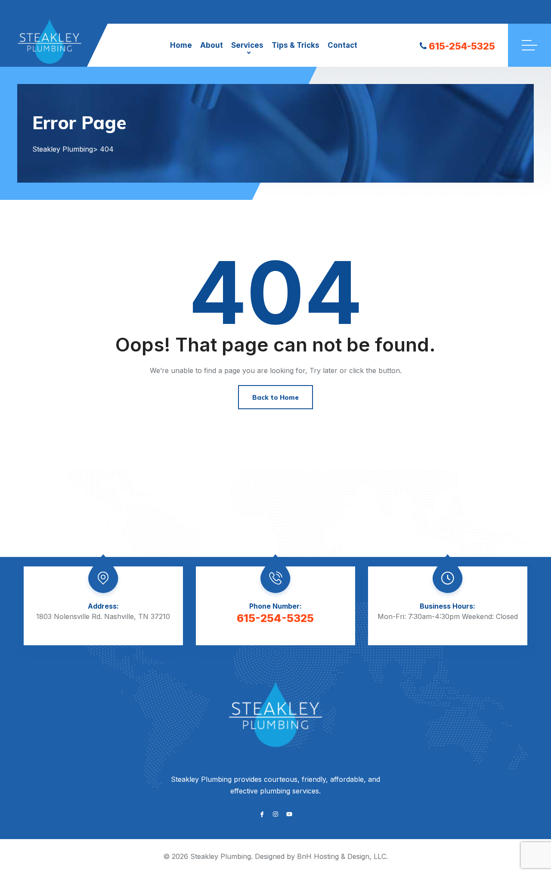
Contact (342, 45)
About (211, 45)
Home (181, 45)
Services (247, 45)
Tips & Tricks (295, 45)
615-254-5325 (462, 46)
